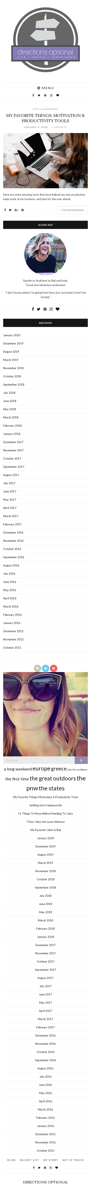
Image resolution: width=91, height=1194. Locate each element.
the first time (17, 778)
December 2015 (13, 631)
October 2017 (12, 458)
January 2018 (11, 434)
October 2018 (12, 376)
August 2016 (11, 565)
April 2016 (10, 598)
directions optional (45, 1182)
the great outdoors (53, 778)
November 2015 (13, 639)
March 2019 (10, 360)
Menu (47, 88)
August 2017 (11, 475)
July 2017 (9, 483)
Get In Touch (73, 1160)
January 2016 (11, 623)
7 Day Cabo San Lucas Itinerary (45, 821)
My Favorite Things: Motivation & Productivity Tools (45, 118)
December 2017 (13, 442)
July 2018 (9, 392)
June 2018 (9, 401)
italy (69, 769)
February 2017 (12, 524)
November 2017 (13, 450)
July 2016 (9, 573)
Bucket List (29, 1160)
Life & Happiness (45, 109)
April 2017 (10, 508)
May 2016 (9, 590)
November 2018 (13, 368)
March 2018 (10, 417)
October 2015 (12, 647)
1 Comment (59, 127)
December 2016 (13, 532)
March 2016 (10, 606)
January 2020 (11, 335)
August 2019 (11, 351)
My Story (50, 1160)
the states (52, 788)
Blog (11, 1160)
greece (59, 768)
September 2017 (13, 466)
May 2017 (9, 499)
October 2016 (12, 549)
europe (41, 768)
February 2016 (12, 614)
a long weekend (18, 768)
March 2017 (10, 516)
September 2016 (13, 557)
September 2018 (13, 384)
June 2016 (9, 582)
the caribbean (79, 769)
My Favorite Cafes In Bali (45, 830)
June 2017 (9, 491)
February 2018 (12, 425)
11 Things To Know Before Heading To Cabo (45, 813)
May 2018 (9, 409)
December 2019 (13, 343)
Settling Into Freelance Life (45, 805)
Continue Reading (72, 210)
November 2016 (13, 540)
